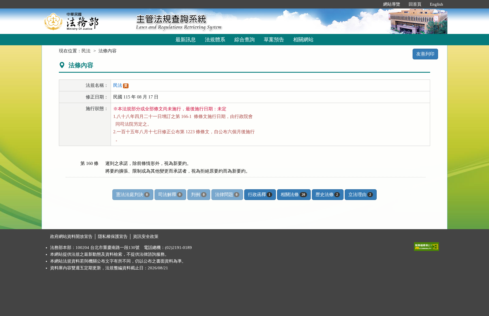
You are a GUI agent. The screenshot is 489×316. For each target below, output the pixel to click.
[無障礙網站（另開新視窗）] (426, 245)
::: (373, 4)
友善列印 (425, 53)
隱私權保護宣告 (113, 236)
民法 (86, 50)
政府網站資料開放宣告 (71, 236)
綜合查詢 (244, 39)
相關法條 (293, 194)
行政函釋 (259, 194)
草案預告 (274, 39)
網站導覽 (391, 4)
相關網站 (303, 39)
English (436, 4)
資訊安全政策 (145, 236)
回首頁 (415, 4)
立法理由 (359, 194)
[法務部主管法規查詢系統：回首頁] (87, 21)
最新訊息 (185, 39)
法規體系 (215, 39)
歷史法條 (327, 194)
